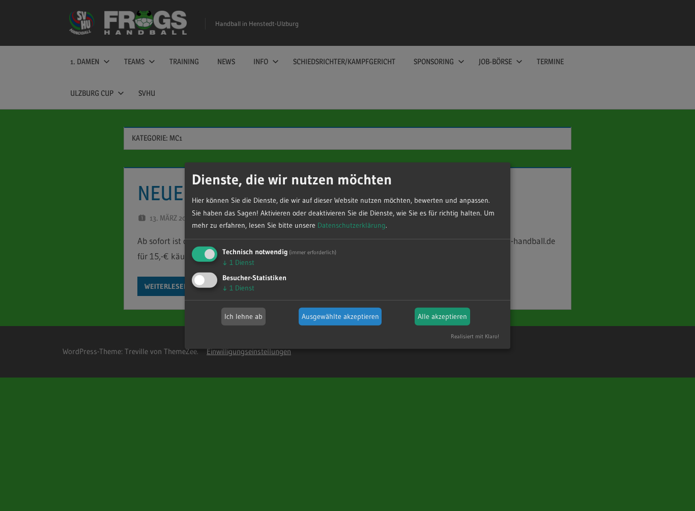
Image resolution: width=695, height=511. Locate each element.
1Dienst (238, 262)
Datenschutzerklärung (351, 225)
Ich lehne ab (243, 316)
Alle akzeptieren (442, 316)
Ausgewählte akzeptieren (340, 316)
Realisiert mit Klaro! (475, 336)
